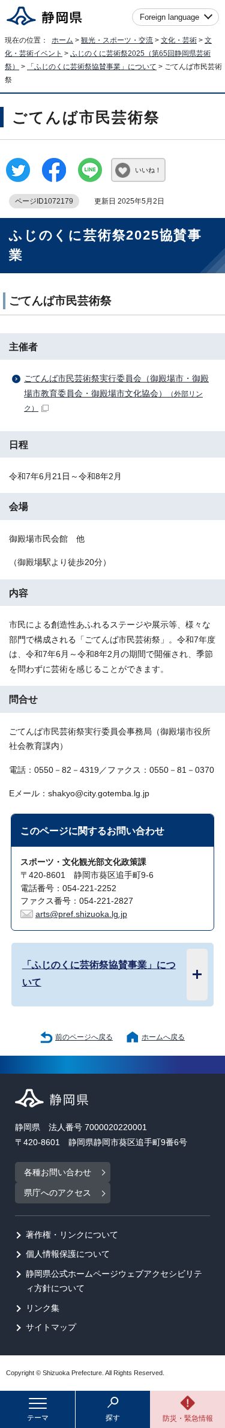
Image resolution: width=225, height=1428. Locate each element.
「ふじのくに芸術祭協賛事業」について (92, 66)
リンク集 (42, 1308)
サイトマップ (51, 1327)
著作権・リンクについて (72, 1234)
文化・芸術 (179, 40)
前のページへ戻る (84, 1037)
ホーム (62, 40)
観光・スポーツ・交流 (117, 40)
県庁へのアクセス (57, 1192)
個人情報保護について (68, 1254)
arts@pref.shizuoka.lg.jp (81, 914)
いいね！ (148, 170)
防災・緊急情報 (188, 1418)
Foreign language (169, 17)
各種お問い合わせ (57, 1172)
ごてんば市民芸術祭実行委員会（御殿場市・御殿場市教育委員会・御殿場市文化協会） (116, 393)
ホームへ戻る (163, 1037)
